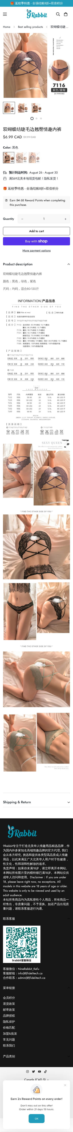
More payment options (36, 250)
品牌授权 (9, 1016)
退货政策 (9, 1004)
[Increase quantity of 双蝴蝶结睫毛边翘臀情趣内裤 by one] (65, 219)
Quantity (8, 219)
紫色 (34, 157)
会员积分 (9, 998)
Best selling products (30, 27)
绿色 (21, 157)
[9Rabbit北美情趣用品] (36, 14)
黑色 (8, 157)
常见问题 (9, 1039)
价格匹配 (9, 1027)
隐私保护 (9, 1021)
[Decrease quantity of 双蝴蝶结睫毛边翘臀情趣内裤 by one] (22, 219)
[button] (65, 14)
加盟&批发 (10, 1033)
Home (6, 27)
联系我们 (9, 1045)
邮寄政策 (9, 1010)
